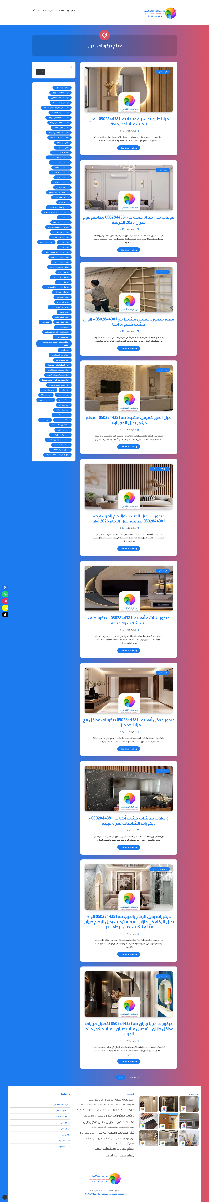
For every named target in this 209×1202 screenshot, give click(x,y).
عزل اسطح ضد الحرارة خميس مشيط (55, 380)
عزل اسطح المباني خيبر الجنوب (58, 375)
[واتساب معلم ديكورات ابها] (5, 594)
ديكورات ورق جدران (62, 292)
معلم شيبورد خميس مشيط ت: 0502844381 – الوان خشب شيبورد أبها (128, 322)
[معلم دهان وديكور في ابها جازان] (168, 1138)
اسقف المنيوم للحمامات (60, 113)
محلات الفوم (64, 400)
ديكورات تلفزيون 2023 (61, 277)
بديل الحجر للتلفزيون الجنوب (59, 157)
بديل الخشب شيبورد (61, 167)
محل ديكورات (64, 405)
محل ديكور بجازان (62, 410)
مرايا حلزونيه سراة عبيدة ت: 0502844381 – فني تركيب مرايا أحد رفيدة (128, 121)
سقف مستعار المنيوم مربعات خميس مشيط (55, 343)
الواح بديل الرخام (63, 142)
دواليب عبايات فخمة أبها (60, 257)
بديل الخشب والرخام (160, 469)
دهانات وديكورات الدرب (60, 237)
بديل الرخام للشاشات (61, 182)
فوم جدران (66, 1134)
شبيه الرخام (65, 350)
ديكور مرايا (45, 322)
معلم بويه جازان (63, 430)
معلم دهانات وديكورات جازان (103, 1190)
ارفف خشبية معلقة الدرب (60, 98)
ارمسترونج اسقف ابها (61, 103)
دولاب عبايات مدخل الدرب (59, 267)
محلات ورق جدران (45, 400)
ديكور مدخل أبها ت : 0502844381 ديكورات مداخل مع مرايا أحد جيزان (129, 722)
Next (120, 1077)
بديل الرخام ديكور (62, 177)
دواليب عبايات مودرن (61, 262)
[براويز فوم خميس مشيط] (188, 1104)
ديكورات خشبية (63, 282)
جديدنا (51, 10)
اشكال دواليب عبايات (61, 127)
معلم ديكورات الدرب (61, 445)
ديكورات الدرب (63, 272)
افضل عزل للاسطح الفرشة (59, 132)
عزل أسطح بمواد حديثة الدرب (58, 370)
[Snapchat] (5, 608)
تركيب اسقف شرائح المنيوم (59, 192)
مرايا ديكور (45, 420)
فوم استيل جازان (48, 390)
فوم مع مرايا (46, 395)
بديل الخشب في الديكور (60, 172)
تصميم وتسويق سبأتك (113, 1194)
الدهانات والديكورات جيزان (59, 137)
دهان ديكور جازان (46, 242)
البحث (69, 67)
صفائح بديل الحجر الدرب (60, 355)
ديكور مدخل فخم (62, 322)
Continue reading (129, 148)
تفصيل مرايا (64, 217)
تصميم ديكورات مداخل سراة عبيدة (56, 212)
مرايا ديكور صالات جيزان (60, 425)
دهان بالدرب (64, 242)
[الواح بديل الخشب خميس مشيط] (148, 1121)
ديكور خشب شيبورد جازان (60, 307)
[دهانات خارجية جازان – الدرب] (168, 1121)
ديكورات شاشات (63, 1116)
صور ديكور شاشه (62, 360)
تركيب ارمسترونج (62, 187)
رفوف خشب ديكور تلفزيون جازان (57, 332)
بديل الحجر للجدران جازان (60, 162)
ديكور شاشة (64, 312)
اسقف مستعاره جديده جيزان (58, 118)
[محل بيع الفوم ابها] (188, 1121)
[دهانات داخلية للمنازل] (188, 1138)
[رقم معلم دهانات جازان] (5, 588)
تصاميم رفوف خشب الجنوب (59, 207)
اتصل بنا (42, 10)
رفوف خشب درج (63, 327)
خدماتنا (61, 10)
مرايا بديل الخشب (62, 420)
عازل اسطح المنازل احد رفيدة (58, 365)
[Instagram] (5, 601)
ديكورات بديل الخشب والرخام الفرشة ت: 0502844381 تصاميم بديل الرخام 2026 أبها (129, 518)
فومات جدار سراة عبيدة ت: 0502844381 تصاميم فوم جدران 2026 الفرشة (128, 220)
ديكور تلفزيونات (63, 302)
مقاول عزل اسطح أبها (60, 450)
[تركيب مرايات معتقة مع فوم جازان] (148, 1104)
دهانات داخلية (64, 1141)
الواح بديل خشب (63, 147)
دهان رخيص (64, 247)
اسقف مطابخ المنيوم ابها (59, 123)
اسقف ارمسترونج (63, 1110)
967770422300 (92, 1194)
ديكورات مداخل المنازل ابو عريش (57, 287)
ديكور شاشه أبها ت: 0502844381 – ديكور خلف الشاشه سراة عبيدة (128, 620)
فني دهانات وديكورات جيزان (59, 385)
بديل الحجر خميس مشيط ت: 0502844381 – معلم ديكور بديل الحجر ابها (129, 420)
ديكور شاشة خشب (62, 317)
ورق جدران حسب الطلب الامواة (57, 455)
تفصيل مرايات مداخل (61, 222)
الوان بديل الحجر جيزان (61, 152)
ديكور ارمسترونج (62, 297)
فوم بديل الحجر (63, 395)
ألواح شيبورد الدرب (62, 88)
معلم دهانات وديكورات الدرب (58, 440)
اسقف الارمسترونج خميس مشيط (56, 107)
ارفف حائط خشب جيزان (60, 93)
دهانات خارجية (64, 1146)
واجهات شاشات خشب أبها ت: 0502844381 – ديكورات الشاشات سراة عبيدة (129, 821)
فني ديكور (65, 390)
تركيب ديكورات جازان (61, 197)
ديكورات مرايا (65, 1122)
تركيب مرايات (64, 202)
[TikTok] (5, 614)
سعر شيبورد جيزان (62, 337)
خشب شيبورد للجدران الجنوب (58, 227)
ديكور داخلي (163, 72)
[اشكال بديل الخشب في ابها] (168, 1104)
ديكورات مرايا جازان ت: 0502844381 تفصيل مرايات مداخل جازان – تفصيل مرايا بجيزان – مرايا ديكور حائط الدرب (128, 1028)
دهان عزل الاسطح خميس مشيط (57, 252)
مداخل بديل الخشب (62, 415)
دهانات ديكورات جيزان (61, 232)
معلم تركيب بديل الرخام (60, 435)
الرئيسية (71, 10)
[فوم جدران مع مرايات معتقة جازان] (148, 1138)
